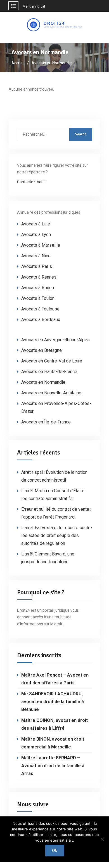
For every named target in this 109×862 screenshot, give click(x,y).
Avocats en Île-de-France (46, 422)
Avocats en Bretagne (41, 350)
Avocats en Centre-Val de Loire (51, 361)
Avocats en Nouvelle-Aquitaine (51, 392)
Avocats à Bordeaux (40, 319)
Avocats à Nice (36, 255)
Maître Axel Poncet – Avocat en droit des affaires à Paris (55, 679)
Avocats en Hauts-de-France (49, 371)
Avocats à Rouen (37, 287)
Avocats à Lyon (36, 234)
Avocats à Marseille (40, 245)
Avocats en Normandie (43, 382)
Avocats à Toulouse (40, 309)
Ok (54, 850)
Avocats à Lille (35, 224)
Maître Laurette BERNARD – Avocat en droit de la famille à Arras (52, 765)
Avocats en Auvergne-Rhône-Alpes (55, 339)
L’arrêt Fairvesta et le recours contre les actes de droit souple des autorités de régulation (56, 535)
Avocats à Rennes (38, 277)
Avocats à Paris (36, 266)
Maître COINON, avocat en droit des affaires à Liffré (54, 724)
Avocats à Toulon (37, 298)
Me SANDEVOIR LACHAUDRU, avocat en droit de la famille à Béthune (52, 701)
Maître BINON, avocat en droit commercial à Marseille (52, 743)
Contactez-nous (31, 182)
